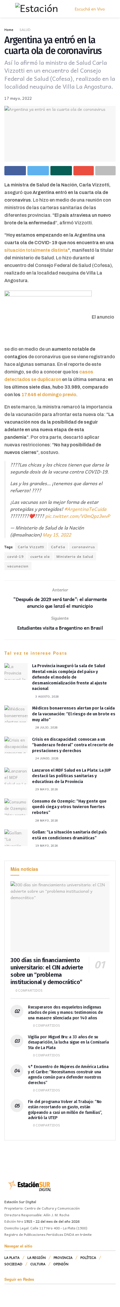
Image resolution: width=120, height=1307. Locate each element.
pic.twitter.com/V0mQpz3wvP (77, 516)
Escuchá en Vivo (89, 9)
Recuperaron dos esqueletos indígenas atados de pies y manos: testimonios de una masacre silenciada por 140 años (65, 1012)
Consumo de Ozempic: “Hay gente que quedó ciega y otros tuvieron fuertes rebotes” (69, 807)
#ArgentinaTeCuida (85, 509)
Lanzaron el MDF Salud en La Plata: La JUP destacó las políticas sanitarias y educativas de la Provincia (71, 776)
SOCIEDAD (13, 1264)
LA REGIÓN (36, 1257)
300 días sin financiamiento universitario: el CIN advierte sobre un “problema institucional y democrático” (46, 971)
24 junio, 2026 (46, 758)
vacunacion (18, 566)
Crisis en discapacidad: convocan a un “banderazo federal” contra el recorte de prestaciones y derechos (73, 745)
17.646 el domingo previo (48, 394)
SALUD (25, 29)
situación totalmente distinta (36, 250)
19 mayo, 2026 (46, 845)
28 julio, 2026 (46, 727)
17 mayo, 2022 (18, 98)
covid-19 (15, 556)
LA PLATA (12, 1257)
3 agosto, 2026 (46, 696)
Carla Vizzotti (31, 547)
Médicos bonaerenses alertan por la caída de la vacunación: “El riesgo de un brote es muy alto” (73, 714)
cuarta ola (40, 556)
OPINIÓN (60, 1264)
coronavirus (83, 547)
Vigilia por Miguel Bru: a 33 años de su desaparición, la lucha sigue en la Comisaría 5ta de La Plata (68, 1042)
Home (8, 29)
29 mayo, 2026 (46, 789)
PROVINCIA (63, 1257)
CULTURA (37, 1264)
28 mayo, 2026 (46, 820)
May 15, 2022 (57, 534)
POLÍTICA (88, 1257)
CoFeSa (58, 547)
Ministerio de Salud (75, 556)
